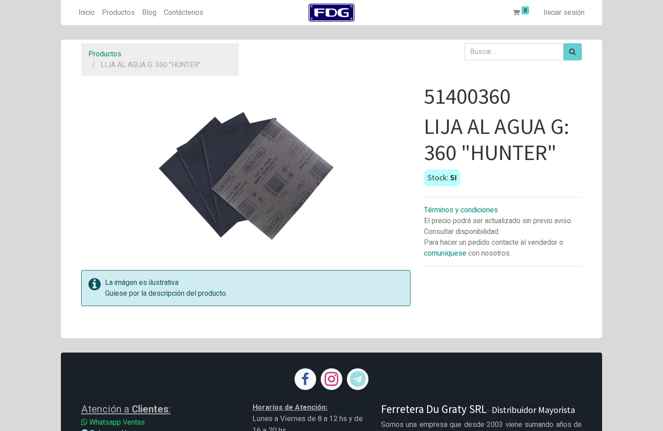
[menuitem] (86, 13)
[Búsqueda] (572, 51)
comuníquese (445, 253)
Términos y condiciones (461, 210)
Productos (104, 54)
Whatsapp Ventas (116, 422)
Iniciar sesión (564, 12)
